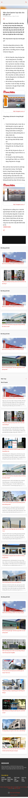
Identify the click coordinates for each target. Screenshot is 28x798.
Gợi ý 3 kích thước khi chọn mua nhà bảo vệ (11, 582)
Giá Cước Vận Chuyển (17, 779)
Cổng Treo (10, 788)
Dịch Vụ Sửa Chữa (24, 779)
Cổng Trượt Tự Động (22, 787)
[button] (4, 19)
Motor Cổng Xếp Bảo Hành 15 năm (8, 787)
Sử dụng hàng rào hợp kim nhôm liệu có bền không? (13, 730)
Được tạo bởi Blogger (15, 792)
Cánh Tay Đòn (17, 788)
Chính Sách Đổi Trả (4, 779)
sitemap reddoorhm (14, 795)
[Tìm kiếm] (26, 2)
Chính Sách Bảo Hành (10, 779)
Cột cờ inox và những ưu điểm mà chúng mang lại (13, 263)
